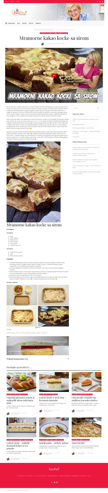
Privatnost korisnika (64, 476)
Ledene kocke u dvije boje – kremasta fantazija (52, 399)
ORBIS (26, 490)
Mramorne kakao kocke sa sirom (64, 30)
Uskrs (17, 394)
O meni (18, 1)
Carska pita (76, 137)
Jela (18, 23)
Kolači (24, 23)
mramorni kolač (30, 333)
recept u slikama (41, 333)
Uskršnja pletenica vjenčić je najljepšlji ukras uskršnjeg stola (21, 400)
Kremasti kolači (48, 394)
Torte (83, 394)
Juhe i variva (43, 439)
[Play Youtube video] (54, 75)
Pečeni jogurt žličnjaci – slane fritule (83, 128)
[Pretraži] (98, 108)
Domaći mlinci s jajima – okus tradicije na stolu (85, 160)
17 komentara (15, 459)
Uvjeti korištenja (52, 476)
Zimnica (38, 23)
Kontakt (83, 476)
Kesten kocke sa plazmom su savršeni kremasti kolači (86, 148)
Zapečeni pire (78, 442)
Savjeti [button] (7, 1)
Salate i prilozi (85, 439)
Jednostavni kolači (48, 30)
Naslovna (11, 23)
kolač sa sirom (20, 333)
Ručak (54, 439)
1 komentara (48, 411)
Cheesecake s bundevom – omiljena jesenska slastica (85, 399)
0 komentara (80, 454)
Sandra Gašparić (77, 147)
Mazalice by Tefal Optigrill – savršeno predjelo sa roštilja (86, 132)
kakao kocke (11, 333)
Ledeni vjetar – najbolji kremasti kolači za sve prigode (18, 446)
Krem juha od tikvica (78, 124)
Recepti (36, 30)
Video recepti (64, 33)
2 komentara (15, 414)
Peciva (31, 23)
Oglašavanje (75, 476)
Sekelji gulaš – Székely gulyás (53, 443)
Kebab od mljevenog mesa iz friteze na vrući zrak (86, 120)
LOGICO (15, 490)
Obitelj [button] (12, 1)
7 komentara (80, 411)
